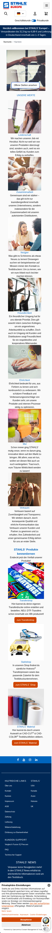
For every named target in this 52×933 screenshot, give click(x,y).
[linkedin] (36, 759)
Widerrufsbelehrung (12, 827)
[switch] (45, 928)
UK (32, 806)
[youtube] (24, 759)
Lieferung (8, 822)
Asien (33, 796)
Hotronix (34, 801)
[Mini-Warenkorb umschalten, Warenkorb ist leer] (46, 13)
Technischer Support (13, 855)
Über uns (8, 786)
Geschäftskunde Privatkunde (32, 20)
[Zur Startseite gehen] (15, 5)
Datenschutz (10, 812)
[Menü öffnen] (46, 5)
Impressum (9, 801)
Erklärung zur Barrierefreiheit (16, 832)
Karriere (8, 796)
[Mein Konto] (34, 13)
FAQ (6, 850)
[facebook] (18, 759)
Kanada (34, 791)
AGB (7, 806)
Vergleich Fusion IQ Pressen (16, 844)
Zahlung (8, 817)
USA (33, 786)
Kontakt (8, 791)
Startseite (7, 42)
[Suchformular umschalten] (5, 13)
